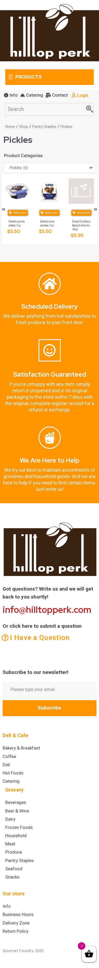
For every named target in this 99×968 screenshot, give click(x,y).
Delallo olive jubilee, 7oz (47, 223)
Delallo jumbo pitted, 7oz (16, 223)
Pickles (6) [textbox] (49, 168)
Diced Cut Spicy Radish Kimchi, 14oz (81, 225)
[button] (11, 95)
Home (10, 127)
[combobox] (49, 168)
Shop (23, 127)
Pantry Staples (44, 127)
